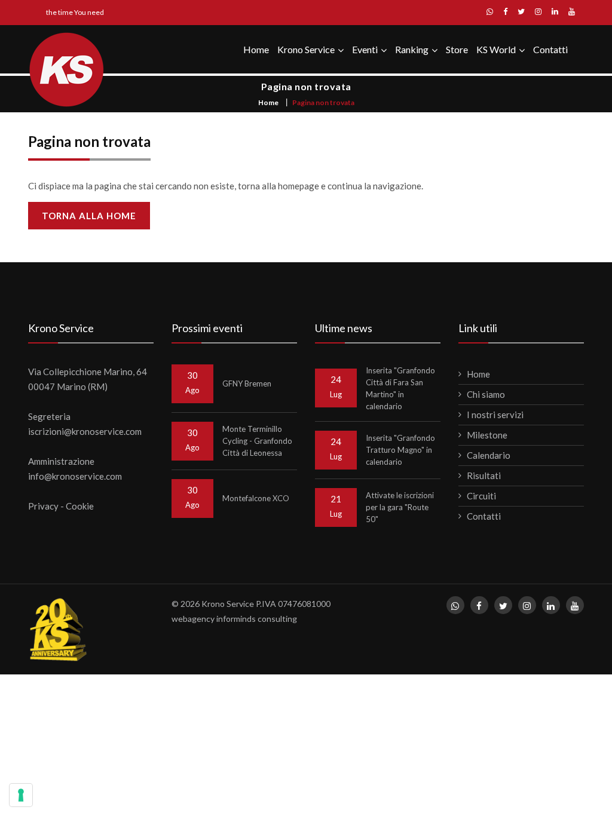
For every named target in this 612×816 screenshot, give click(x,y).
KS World (496, 49)
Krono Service (306, 49)
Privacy (43, 506)
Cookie (80, 506)
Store (457, 49)
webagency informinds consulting (234, 618)
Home (256, 49)
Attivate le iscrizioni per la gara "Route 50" (400, 507)
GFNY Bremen (246, 383)
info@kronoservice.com (75, 476)
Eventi (365, 49)
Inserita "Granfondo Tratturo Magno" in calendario (400, 450)
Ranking (412, 49)
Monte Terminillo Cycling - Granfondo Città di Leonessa (257, 441)
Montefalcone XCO (255, 498)
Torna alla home (89, 215)
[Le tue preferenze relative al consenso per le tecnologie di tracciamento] (21, 795)
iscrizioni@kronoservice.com (85, 431)
